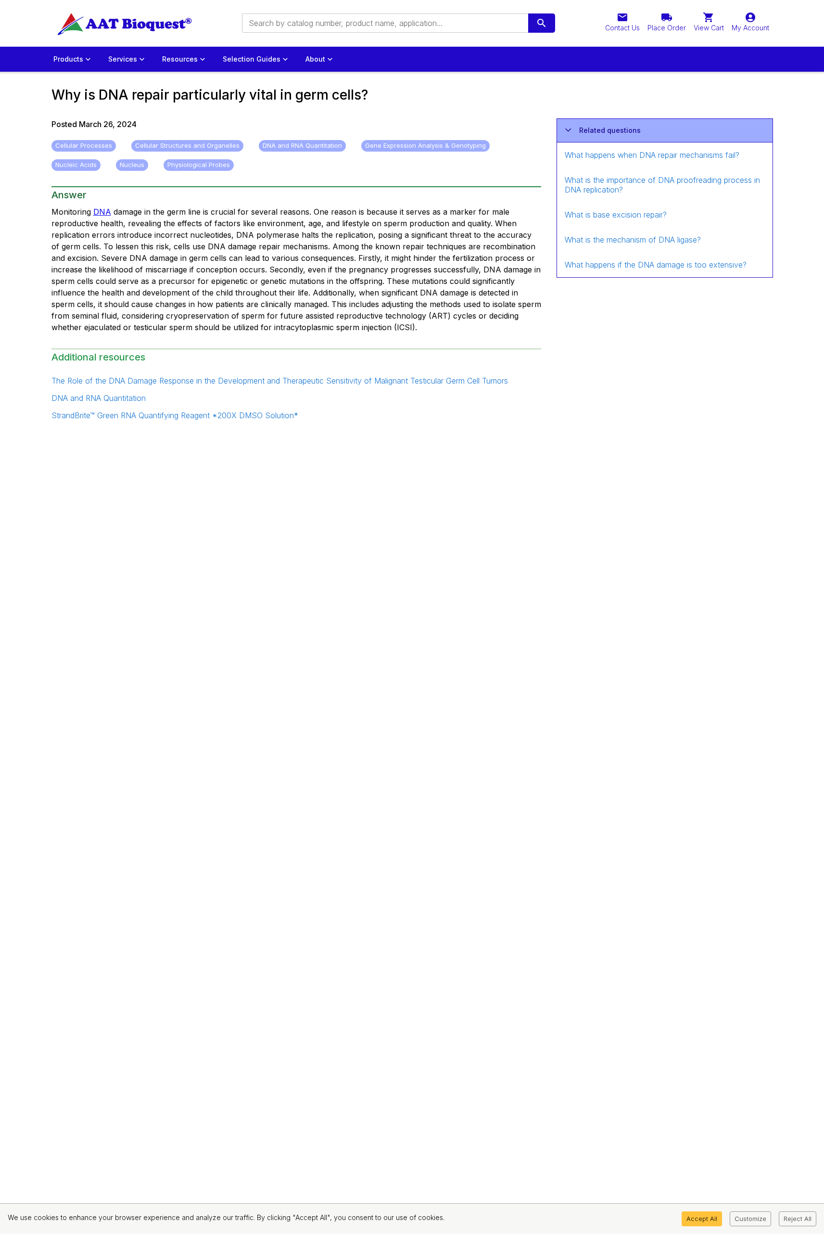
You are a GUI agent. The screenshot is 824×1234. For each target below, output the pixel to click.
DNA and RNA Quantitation (98, 398)
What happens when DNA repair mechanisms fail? (652, 155)
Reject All (797, 1218)
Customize (750, 1218)
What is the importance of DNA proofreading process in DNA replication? (662, 184)
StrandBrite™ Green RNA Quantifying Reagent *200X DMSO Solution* (174, 415)
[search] (541, 23)
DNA (102, 212)
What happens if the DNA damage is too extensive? (656, 265)
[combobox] (384, 23)
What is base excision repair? (616, 214)
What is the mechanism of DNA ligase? (633, 239)
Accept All (701, 1218)
